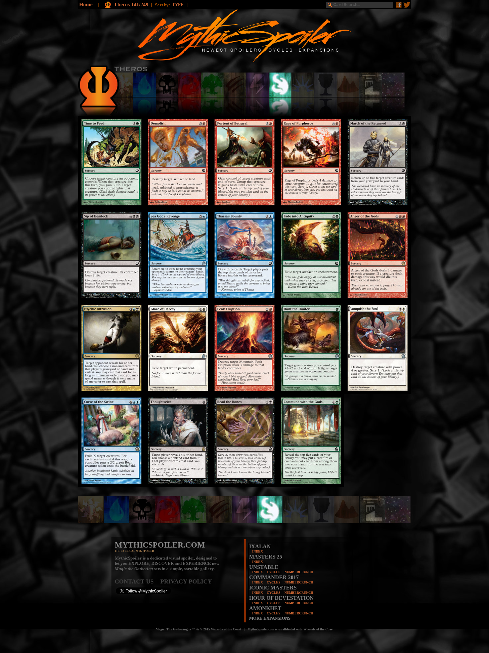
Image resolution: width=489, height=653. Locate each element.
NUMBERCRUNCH (298, 572)
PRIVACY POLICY (186, 581)
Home (85, 4)
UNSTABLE (263, 567)
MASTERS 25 (265, 557)
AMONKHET (265, 608)
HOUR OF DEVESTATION (281, 598)
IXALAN (260, 546)
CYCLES (273, 572)
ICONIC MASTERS (273, 587)
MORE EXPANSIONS (269, 618)
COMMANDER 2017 (274, 577)
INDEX (257, 551)
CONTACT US (137, 581)
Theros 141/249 (131, 4)
